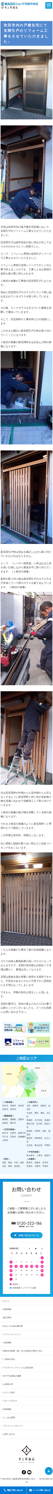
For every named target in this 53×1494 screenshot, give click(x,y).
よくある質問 (9, 1417)
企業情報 (7, 1342)
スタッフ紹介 (9, 1392)
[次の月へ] (42, 1248)
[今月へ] (35, 1248)
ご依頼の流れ (9, 1359)
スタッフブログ (10, 1401)
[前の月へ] (29, 1248)
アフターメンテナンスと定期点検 (18, 1367)
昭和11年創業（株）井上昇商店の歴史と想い (23, 1351)
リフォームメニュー (12, 1334)
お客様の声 (8, 1384)
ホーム (6, 1301)
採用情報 (7, 1409)
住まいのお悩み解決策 (13, 1326)
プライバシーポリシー (13, 1426)
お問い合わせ (9, 1434)
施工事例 (7, 1317)
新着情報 (7, 1309)
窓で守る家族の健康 (12, 1376)
